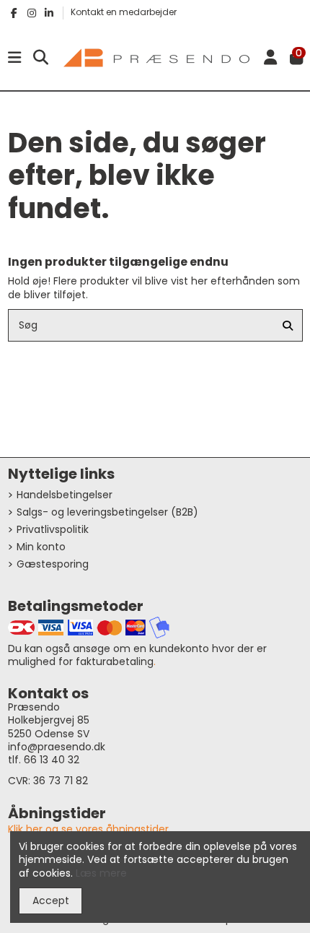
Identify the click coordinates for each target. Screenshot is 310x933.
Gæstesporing (53, 563)
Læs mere (101, 873)
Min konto (41, 546)
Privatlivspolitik (53, 529)
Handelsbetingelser (64, 494)
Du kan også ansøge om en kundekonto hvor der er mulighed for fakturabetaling (137, 655)
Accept (50, 900)
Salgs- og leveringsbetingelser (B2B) (107, 511)
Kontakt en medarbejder (124, 12)
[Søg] (288, 325)
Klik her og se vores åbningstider (88, 829)
